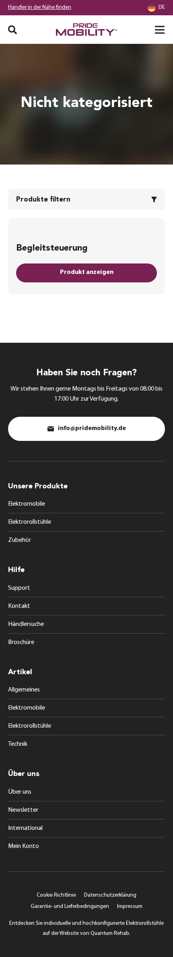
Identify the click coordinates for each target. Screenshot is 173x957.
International (25, 828)
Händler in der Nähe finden (39, 7)
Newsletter (23, 810)
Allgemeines (24, 690)
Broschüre (21, 642)
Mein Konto (23, 846)
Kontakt (19, 606)
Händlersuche (26, 624)
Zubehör (19, 540)
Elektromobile (26, 504)
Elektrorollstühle (29, 522)
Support (19, 588)
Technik (17, 744)
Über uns (19, 792)
